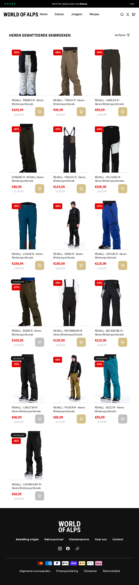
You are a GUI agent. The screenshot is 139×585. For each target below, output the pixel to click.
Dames (59, 14)
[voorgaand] (40, 4)
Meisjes (94, 14)
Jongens (76, 14)
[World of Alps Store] (21, 14)
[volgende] (98, 4)
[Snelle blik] (39, 111)
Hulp (132, 3)
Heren (44, 14)
